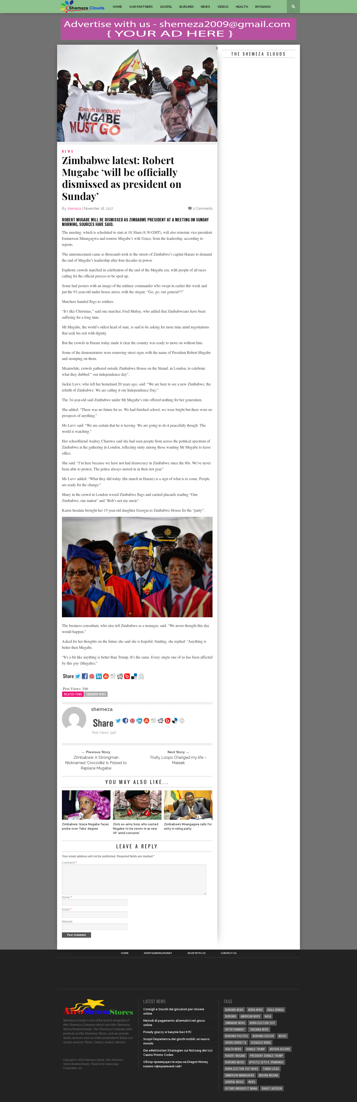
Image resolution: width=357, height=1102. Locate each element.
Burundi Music (235, 1062)
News (205, 6)
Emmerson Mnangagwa (239, 1075)
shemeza (74, 208)
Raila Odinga (275, 1010)
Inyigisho (263, 6)
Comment (69, 862)
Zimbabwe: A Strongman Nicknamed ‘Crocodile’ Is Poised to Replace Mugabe (96, 762)
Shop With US (196, 953)
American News (250, 1016)
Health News (233, 1049)
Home (117, 6)
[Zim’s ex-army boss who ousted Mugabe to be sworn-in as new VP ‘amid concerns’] (137, 818)
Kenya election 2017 (262, 1023)
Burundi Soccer (263, 1036)
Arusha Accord (280, 1049)
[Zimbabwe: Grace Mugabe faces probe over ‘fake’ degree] (86, 818)
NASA (268, 1016)
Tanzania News (259, 1029)
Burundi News (234, 1010)
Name (67, 897)
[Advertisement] (258, 91)
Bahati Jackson (272, 1088)
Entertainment (235, 1029)
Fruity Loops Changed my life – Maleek (178, 760)
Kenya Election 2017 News (241, 1069)
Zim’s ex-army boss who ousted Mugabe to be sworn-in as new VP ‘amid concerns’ (135, 829)
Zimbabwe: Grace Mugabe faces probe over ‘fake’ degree (85, 826)
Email (66, 909)
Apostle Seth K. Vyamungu (266, 1062)
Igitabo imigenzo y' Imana (241, 1088)
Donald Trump (255, 1049)
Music (282, 1036)
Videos (223, 6)
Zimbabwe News (96, 694)
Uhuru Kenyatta (235, 1042)
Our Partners (141, 6)
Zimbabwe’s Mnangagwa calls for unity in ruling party (188, 826)
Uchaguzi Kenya (261, 1042)
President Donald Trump (266, 1055)
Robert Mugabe (235, 1055)
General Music (234, 1082)
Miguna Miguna (268, 1075)
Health (242, 6)
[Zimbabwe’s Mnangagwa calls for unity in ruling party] (188, 818)
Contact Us (228, 953)
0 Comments (202, 208)
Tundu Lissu (271, 1069)
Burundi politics (236, 1036)
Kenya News (255, 1010)
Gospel (166, 6)
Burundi (186, 6)
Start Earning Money (158, 953)
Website (67, 921)
